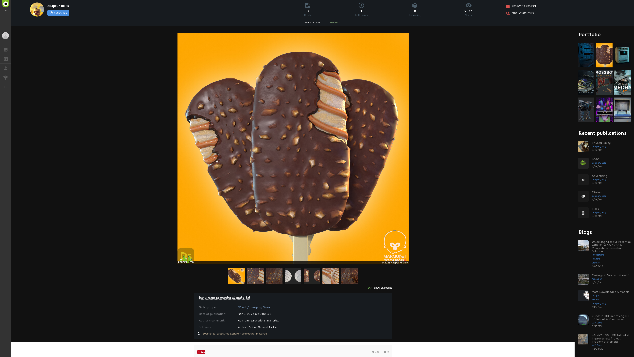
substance (209, 333)
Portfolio (590, 34)
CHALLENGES (5, 77)
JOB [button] (5, 68)
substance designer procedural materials (242, 333)
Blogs (585, 232)
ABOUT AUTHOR (312, 22)
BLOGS (5, 58)
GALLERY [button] (5, 49)
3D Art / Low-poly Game (253, 307)
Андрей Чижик (58, 6)
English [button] (7, 87)
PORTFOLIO (335, 22)
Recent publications (603, 133)
